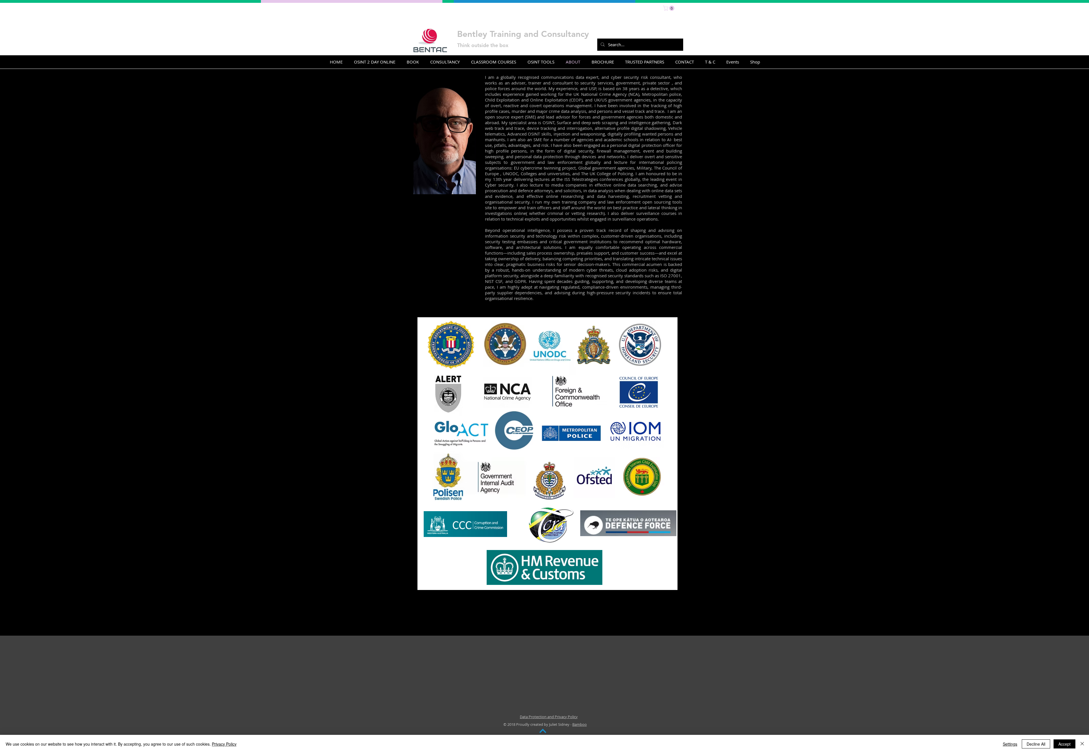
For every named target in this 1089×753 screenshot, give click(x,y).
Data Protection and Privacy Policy (549, 716)
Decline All (1036, 744)
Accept (1064, 744)
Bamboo (579, 724)
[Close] (1082, 743)
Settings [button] (1010, 744)
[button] (669, 8)
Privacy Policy (224, 744)
